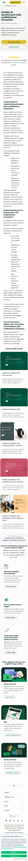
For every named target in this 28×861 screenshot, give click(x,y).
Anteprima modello (14, 47)
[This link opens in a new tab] (6, 820)
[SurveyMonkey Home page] (4, 2)
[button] (14, 792)
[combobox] (14, 816)
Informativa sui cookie (7, 848)
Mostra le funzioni (10, 586)
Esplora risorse (10, 697)
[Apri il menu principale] (24, 2)
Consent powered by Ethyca (19, 858)
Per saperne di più (10, 652)
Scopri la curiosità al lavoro (13, 735)
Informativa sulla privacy (20, 847)
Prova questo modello (14, 42)
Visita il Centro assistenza (12, 773)
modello (11, 290)
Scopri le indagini (10, 617)
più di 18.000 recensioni (17, 62)
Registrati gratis (15, 2)
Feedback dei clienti (10, 5)
